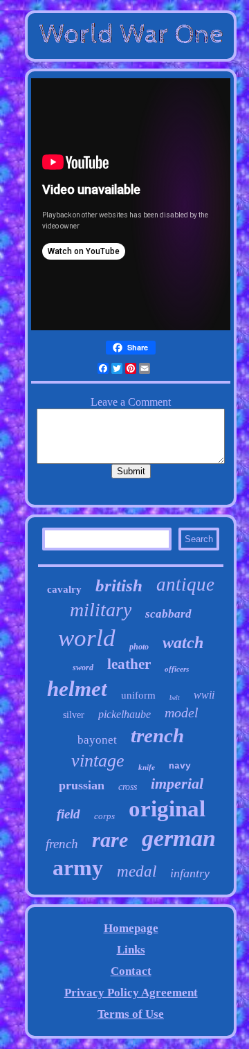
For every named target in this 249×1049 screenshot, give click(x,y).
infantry (190, 873)
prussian (81, 785)
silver (73, 715)
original (167, 808)
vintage (97, 761)
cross (127, 787)
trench (157, 735)
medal (136, 871)
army (78, 867)
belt (174, 697)
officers (177, 669)
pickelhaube (124, 714)
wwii (204, 695)
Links (131, 949)
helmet (77, 688)
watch (183, 643)
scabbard (168, 613)
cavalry (64, 589)
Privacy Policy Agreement (131, 992)
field (68, 814)
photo (139, 647)
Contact (131, 971)
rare (110, 839)
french (62, 843)
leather (129, 664)
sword (83, 667)
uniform (138, 695)
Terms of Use (131, 1014)
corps (104, 816)
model (182, 712)
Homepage (131, 928)
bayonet (97, 739)
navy (180, 766)
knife (146, 767)
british (118, 585)
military (100, 609)
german (179, 838)
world (87, 638)
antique (185, 584)
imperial (177, 783)
